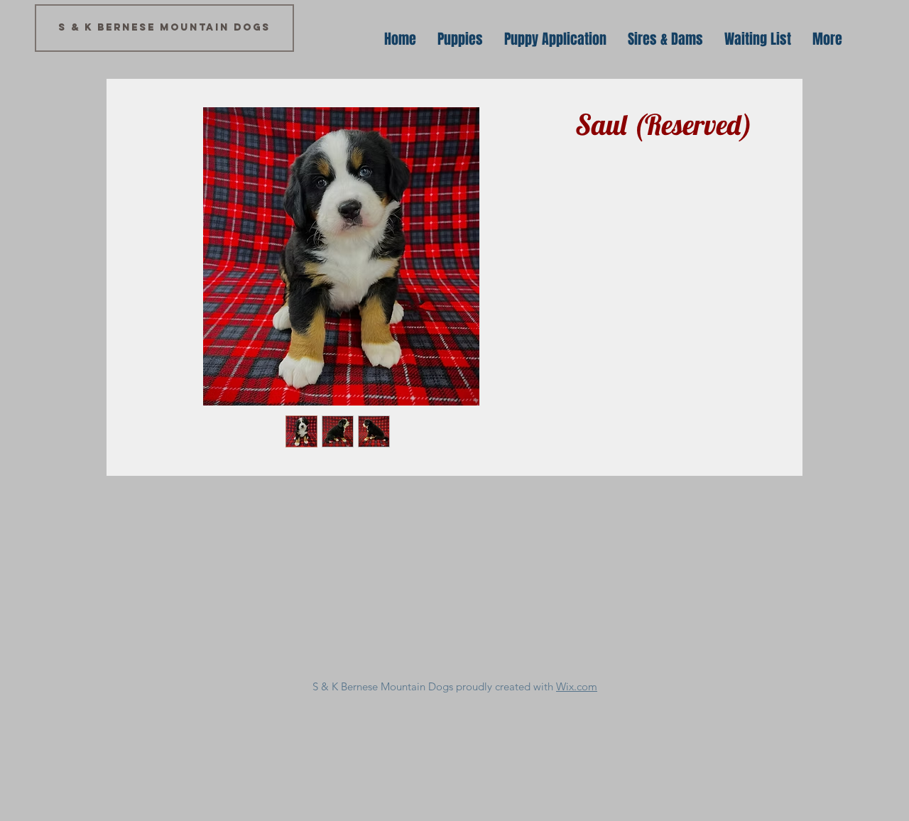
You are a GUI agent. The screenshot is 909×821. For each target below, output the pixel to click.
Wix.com (576, 686)
